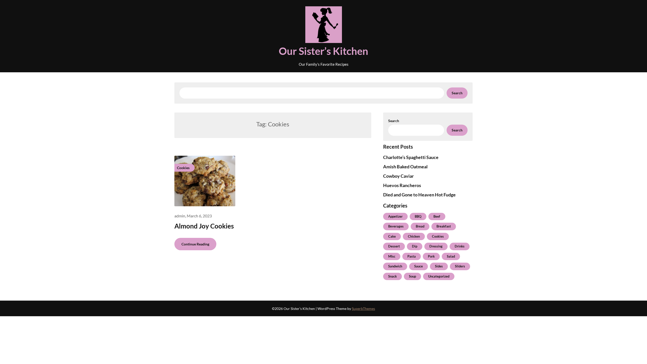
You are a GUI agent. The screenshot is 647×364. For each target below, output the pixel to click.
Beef (436, 216)
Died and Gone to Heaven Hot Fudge (419, 194)
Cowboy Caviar (398, 176)
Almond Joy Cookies (204, 226)
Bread (420, 226)
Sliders (460, 266)
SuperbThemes (363, 308)
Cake (392, 236)
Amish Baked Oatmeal (405, 166)
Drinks (460, 246)
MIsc (391, 256)
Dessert (394, 246)
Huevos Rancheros (402, 185)
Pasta (411, 256)
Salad (451, 256)
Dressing (436, 246)
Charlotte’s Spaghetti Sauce (410, 157)
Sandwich (395, 266)
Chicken (414, 236)
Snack (392, 276)
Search (457, 93)
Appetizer (395, 216)
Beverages (396, 226)
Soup (412, 276)
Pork (431, 256)
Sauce (418, 266)
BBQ (418, 216)
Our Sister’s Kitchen (323, 51)
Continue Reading (195, 244)
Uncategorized (438, 276)
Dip (414, 246)
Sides (439, 266)
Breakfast (443, 226)
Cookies (438, 236)
